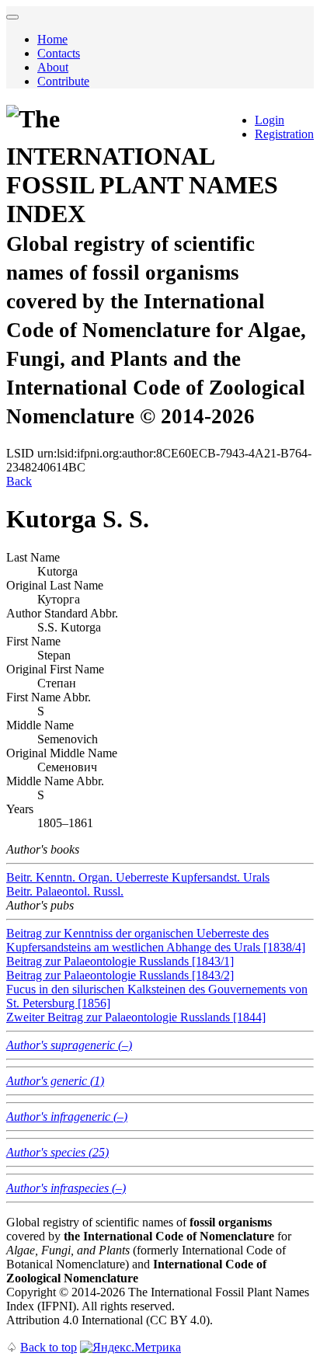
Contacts (58, 53)
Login (269, 120)
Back (19, 481)
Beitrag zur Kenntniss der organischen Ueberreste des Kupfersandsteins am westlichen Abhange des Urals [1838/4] (155, 940)
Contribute (63, 81)
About (52, 67)
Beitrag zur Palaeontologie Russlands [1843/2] (120, 975)
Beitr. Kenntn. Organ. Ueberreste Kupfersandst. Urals (138, 877)
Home (52, 39)
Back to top (48, 1347)
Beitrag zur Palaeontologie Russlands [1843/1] (120, 961)
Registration (284, 134)
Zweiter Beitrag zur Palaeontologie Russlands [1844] (136, 1017)
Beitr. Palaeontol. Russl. (64, 891)
